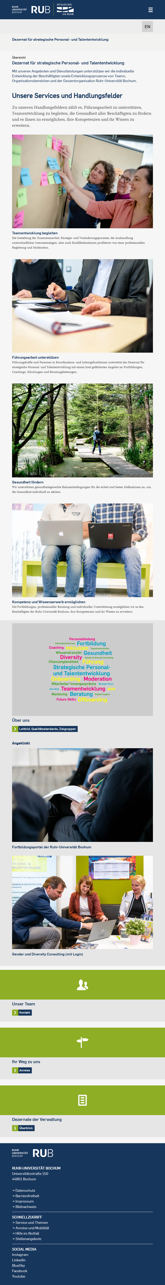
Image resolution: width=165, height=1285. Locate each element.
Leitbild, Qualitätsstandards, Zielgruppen (82, 679)
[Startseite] (28, 9)
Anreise (82, 1053)
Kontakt (82, 996)
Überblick (82, 1111)
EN (147, 26)
